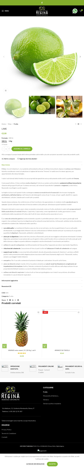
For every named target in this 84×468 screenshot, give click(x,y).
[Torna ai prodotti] (78, 124)
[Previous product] (75, 124)
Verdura (46, 400)
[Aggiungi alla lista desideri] (38, 312)
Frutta (16, 124)
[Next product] (81, 124)
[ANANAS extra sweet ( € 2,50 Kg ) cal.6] (21, 328)
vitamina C (14, 233)
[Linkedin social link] (12, 300)
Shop (9, 124)
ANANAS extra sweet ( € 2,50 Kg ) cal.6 (22, 350)
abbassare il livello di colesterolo (58, 248)
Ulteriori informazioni (35, 464)
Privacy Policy (6, 430)
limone (76, 178)
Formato (5, 138)
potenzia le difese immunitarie (70, 183)
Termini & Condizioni (9, 433)
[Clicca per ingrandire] (5, 90)
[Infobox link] (72, 10)
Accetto (52, 464)
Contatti (4, 437)
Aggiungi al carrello (22, 149)
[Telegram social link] (18, 300)
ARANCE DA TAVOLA (62, 350)
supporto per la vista (10, 252)
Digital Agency (60, 446)
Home (4, 124)
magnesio (65, 185)
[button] (4, 56)
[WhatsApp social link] (15, 300)
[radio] (4, 141)
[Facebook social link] (42, 2)
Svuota (5, 144)
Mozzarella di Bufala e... (51, 396)
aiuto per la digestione (11, 236)
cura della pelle (9, 228)
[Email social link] (10, 300)
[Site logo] (42, 11)
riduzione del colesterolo (12, 248)
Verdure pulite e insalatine (52, 403)
